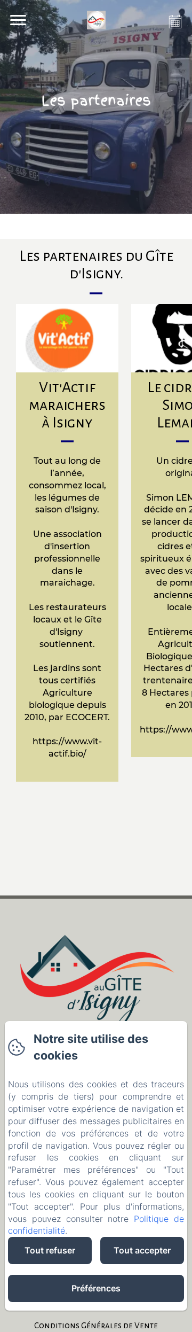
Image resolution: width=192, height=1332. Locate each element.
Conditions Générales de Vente (96, 1325)
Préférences (96, 1288)
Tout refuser (50, 1250)
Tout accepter (142, 1250)
